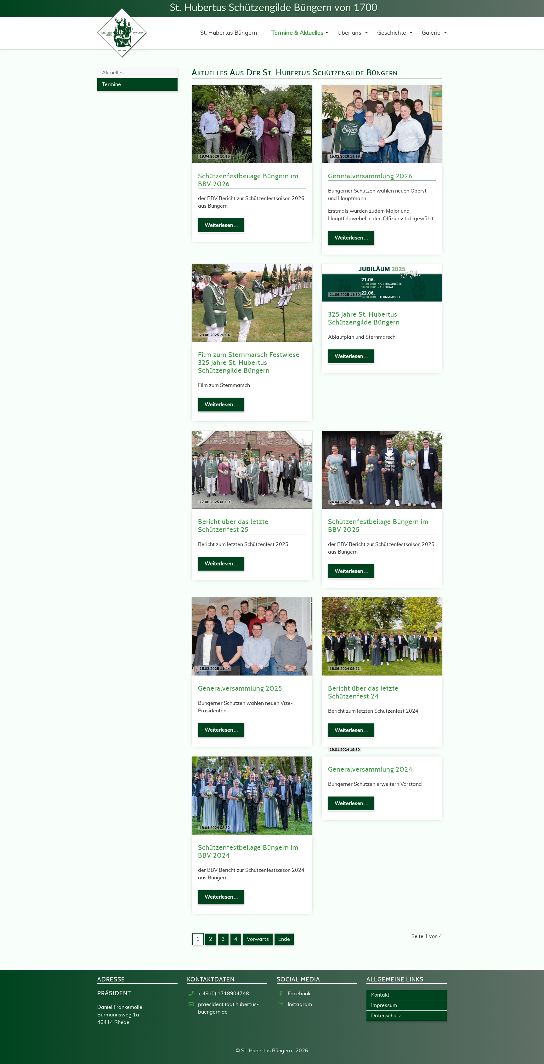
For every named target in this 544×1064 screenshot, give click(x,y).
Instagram (300, 1004)
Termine (111, 84)
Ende (284, 939)
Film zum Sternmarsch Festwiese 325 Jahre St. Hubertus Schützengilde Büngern (249, 363)
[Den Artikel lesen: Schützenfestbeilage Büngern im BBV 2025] (382, 469)
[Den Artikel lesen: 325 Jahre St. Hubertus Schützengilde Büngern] (382, 282)
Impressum (384, 1005)
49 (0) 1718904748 (225, 993)
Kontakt (380, 995)
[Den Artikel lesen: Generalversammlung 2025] (252, 636)
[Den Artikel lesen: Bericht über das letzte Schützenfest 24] (382, 636)
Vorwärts (258, 939)
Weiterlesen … (224, 227)
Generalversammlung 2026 (370, 176)
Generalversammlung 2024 (370, 769)
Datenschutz (386, 1015)
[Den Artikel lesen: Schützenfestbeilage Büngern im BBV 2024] (252, 795)
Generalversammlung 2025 (240, 688)
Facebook (299, 993)
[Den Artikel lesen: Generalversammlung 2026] (382, 123)
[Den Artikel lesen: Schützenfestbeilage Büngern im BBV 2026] (252, 123)
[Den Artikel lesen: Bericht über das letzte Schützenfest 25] (252, 469)
